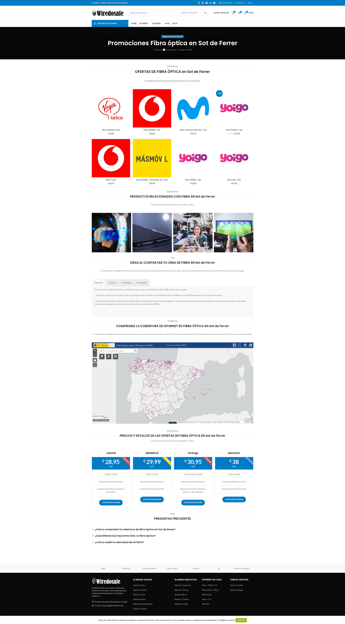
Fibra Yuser (111, 179)
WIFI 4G (205, 604)
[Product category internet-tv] (233, 232)
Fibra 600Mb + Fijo (152, 130)
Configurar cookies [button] (226, 620)
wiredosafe (170, 50)
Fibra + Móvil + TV (209, 585)
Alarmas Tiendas (182, 599)
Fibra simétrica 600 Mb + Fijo (193, 130)
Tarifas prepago (236, 590)
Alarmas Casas (139, 594)
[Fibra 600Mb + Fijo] (152, 108)
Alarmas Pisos (139, 585)
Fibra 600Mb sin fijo (111, 130)
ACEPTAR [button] (241, 620)
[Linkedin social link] (210, 3)
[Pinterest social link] (207, 3)
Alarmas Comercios (183, 585)
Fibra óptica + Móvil (210, 590)
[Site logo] (108, 12)
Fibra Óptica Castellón (172, 36)
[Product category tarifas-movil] (193, 232)
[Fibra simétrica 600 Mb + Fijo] (193, 108)
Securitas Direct (149, 568)
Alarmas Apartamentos (143, 604)
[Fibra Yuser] (111, 158)
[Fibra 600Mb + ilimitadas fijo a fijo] (152, 158)
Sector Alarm (172, 568)
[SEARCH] (205, 13)
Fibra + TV (206, 599)
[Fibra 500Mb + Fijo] (234, 108)
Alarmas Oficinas (182, 590)
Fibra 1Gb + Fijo (234, 179)
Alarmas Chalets (140, 590)
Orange (195, 568)
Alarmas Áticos (139, 599)
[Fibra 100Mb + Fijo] (193, 158)
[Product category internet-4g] (111, 232)
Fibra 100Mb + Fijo (193, 179)
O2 (218, 568)
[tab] (99, 282)
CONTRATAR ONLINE (111, 502)
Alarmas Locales (181, 604)
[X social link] (203, 3)
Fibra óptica (207, 594)
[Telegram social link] (214, 3)
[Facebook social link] (199, 3)
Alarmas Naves (181, 594)
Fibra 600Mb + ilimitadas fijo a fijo (152, 179)
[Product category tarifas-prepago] (152, 232)
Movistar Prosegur (242, 568)
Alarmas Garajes (140, 608)
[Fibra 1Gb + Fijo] (234, 158)
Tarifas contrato (236, 585)
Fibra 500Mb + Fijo (234, 130)
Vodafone (126, 568)
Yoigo (103, 568)
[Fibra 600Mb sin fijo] (111, 108)
